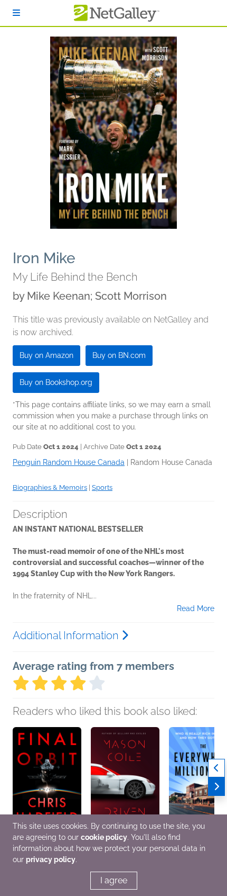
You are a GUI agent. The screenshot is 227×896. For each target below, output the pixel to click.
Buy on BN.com (119, 355)
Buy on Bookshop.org (56, 382)
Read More (195, 608)
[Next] (216, 786)
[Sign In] (16, 13)
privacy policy (50, 859)
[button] (47, 782)
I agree (113, 880)
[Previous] (216, 768)
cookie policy (104, 837)
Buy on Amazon (46, 355)
